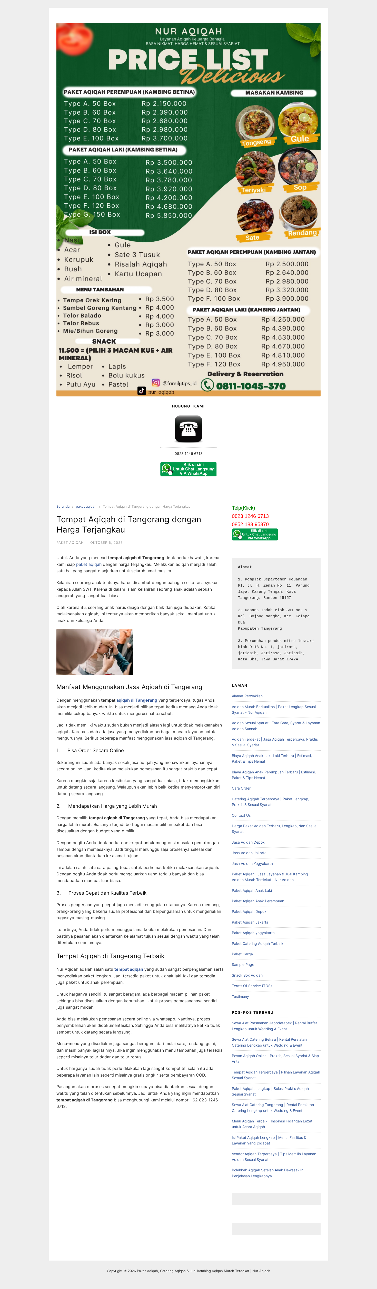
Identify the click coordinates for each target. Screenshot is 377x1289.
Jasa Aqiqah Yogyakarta (252, 863)
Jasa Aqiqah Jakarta (249, 853)
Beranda (63, 506)
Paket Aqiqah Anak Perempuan (258, 901)
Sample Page (243, 964)
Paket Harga (242, 954)
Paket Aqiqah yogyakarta (253, 932)
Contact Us (241, 815)
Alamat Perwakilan (247, 696)
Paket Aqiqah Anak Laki (252, 890)
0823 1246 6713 (189, 453)
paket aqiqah (86, 506)
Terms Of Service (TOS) (252, 986)
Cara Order (241, 788)
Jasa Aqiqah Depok (248, 842)
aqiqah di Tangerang (136, 700)
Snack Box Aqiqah (247, 975)
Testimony (240, 996)
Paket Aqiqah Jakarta (250, 922)
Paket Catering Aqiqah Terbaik (257, 943)
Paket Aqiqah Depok (249, 911)
